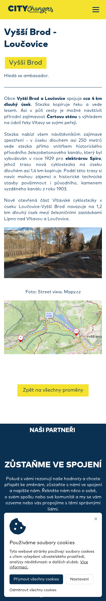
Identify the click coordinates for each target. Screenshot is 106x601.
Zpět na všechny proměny (53, 390)
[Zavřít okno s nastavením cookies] (95, 519)
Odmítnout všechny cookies (33, 590)
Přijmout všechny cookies (36, 579)
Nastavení (79, 579)
